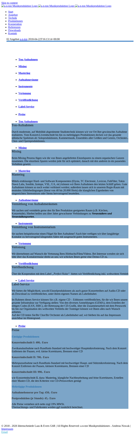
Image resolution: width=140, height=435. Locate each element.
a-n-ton (23, 39)
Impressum (7, 428)
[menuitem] (73, 11)
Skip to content (9, 2)
